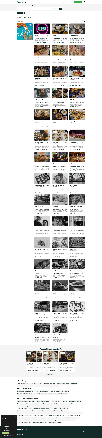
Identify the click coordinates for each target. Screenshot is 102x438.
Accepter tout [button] (5, 433)
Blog (63, 2)
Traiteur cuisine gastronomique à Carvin (74, 413)
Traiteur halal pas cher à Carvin (43, 401)
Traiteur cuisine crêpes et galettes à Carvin (25, 413)
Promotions (58, 2)
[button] (9, 435)
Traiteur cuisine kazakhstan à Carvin (73, 415)
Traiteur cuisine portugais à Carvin (24, 420)
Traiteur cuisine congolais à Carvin (54, 420)
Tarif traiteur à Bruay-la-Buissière (51, 385)
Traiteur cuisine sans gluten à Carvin (62, 406)
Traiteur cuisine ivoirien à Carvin (39, 420)
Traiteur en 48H (69, 2)
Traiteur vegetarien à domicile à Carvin (51, 403)
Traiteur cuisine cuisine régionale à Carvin (25, 406)
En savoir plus (11, 424)
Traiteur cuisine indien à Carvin (23, 417)
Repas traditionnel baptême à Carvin (24, 393)
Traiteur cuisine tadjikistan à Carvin (40, 415)
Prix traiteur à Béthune (38, 385)
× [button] (15, 416)
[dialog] (9, 426)
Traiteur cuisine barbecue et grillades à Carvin (26, 410)
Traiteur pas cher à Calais (22, 383)
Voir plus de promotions (51, 374)
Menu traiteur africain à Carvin (75, 401)
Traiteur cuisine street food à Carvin (24, 408)
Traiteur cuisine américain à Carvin (57, 413)
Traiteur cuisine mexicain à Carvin (23, 422)
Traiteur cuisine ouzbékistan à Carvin (56, 415)
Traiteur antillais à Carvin (36, 403)
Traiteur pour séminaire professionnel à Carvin (59, 391)
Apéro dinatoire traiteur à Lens (63, 383)
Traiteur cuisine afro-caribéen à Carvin (70, 417)
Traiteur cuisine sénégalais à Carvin (38, 417)
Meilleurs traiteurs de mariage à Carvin (25, 391)
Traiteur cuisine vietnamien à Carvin (39, 422)
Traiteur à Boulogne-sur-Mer (35, 383)
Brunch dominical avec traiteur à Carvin (25, 396)
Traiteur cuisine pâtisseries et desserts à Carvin (43, 408)
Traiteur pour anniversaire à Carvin (41, 391)
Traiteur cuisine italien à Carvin (23, 403)
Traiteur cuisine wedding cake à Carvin (60, 410)
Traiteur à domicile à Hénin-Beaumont (24, 385)
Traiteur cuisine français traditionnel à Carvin (44, 406)
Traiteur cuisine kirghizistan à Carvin (24, 415)
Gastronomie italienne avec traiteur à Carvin (26, 401)
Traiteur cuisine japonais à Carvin (53, 417)
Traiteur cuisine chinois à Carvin (42, 413)
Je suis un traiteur (78, 2)
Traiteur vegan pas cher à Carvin (67, 403)
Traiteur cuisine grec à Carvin (68, 420)
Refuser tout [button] (12, 433)
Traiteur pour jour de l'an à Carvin (60, 393)
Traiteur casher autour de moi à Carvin (59, 401)
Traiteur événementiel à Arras (49, 383)
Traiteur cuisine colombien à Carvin (55, 422)
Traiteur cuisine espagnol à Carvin (44, 410)
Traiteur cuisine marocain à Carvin (61, 408)
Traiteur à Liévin (74, 383)
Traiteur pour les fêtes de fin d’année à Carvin (43, 393)
